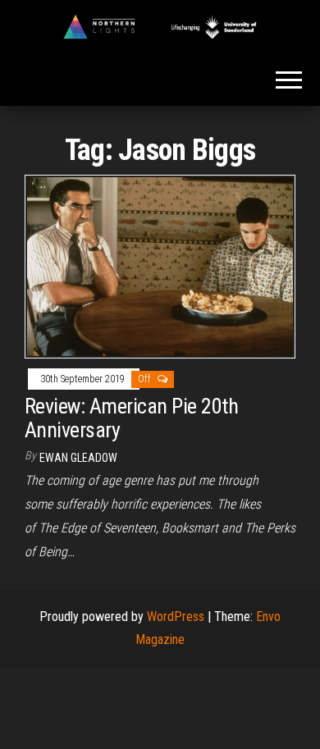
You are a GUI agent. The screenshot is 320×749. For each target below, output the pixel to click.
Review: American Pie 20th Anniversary (131, 418)
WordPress (175, 616)
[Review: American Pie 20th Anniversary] (160, 265)
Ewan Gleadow (78, 457)
